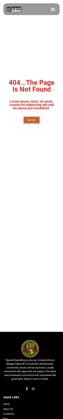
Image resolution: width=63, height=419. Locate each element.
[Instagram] (33, 388)
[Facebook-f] (26, 388)
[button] (53, 9)
